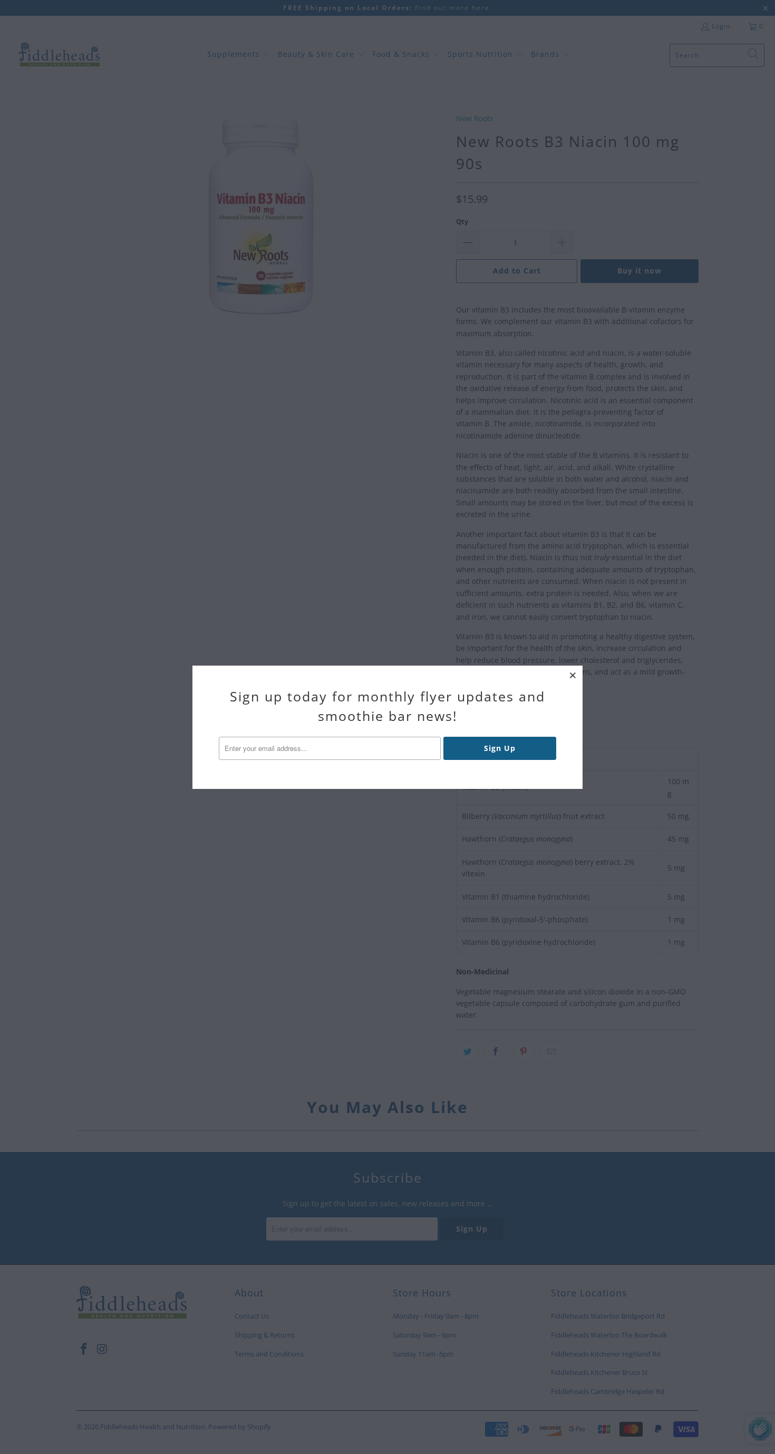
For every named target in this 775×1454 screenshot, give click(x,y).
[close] (573, 675)
